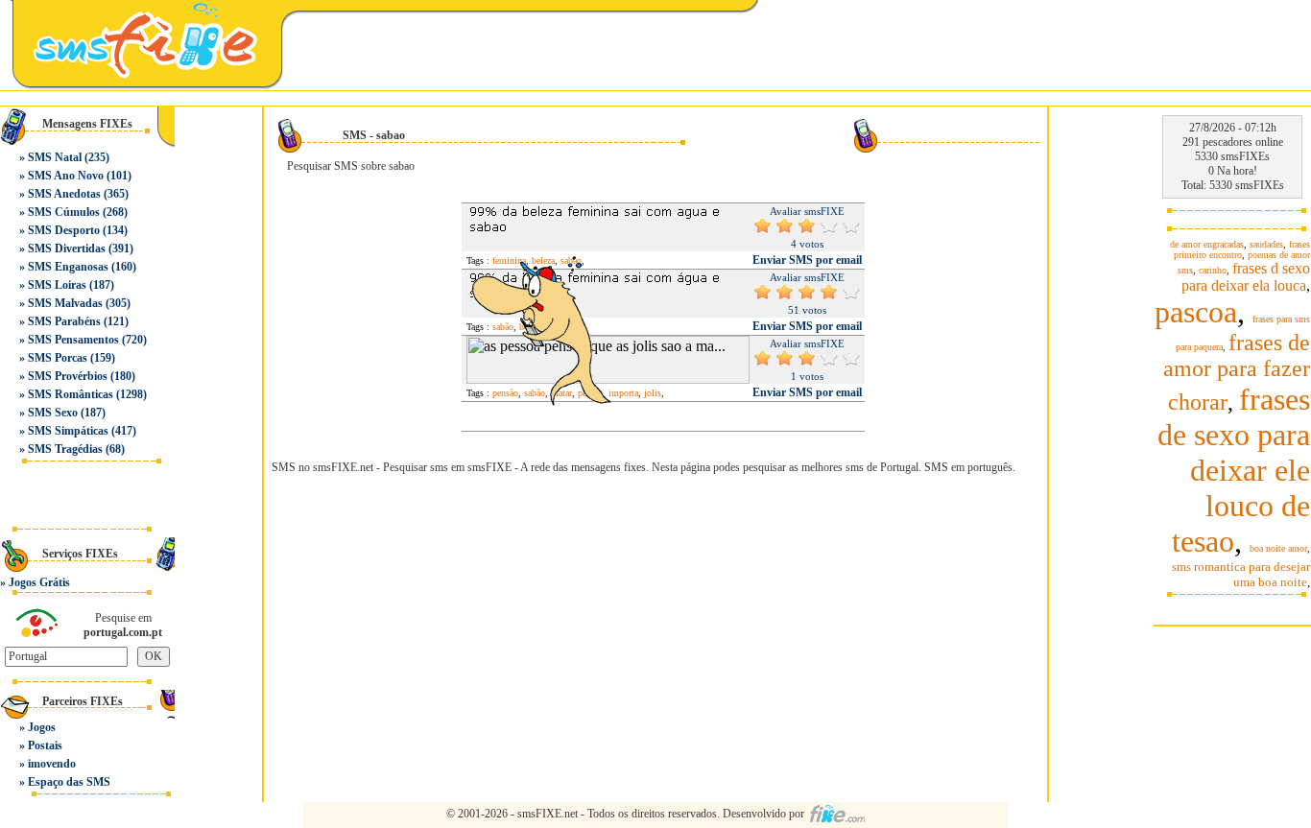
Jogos (42, 727)
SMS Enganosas (68, 266)
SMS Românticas (70, 394)
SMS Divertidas (67, 248)
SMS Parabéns (64, 321)
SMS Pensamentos (73, 339)
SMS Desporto (64, 230)
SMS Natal (55, 157)
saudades (1266, 244)
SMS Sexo (53, 412)
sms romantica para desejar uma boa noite (1241, 574)
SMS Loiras (57, 285)
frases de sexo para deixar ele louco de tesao (1233, 470)
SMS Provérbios (67, 376)
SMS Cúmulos (64, 212)
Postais (45, 745)
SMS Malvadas (65, 303)
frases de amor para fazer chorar (1236, 372)
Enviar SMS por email (807, 260)
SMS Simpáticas (68, 431)
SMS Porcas (57, 358)
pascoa (1196, 312)
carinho (1213, 270)
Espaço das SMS (69, 782)
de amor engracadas (1207, 244)
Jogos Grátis (39, 582)
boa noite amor (1278, 548)
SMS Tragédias (65, 449)
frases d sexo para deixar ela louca (1245, 277)
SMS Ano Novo (66, 175)
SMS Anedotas (64, 194)
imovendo (52, 763)
